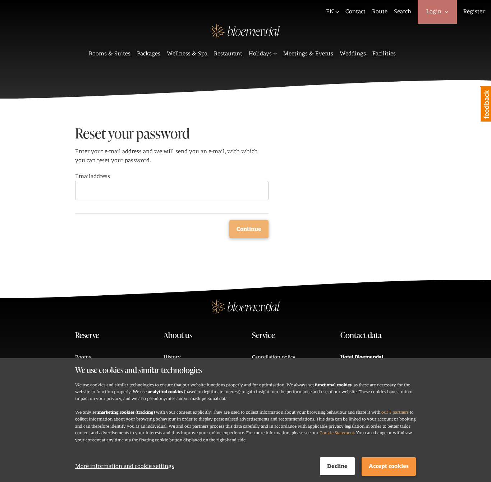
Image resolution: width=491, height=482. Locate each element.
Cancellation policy (273, 357)
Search (402, 11)
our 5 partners (395, 412)
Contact (355, 11)
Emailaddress (92, 176)
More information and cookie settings (124, 466)
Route (379, 11)
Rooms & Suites (109, 53)
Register (474, 11)
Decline (337, 466)
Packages (148, 53)
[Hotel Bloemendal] (246, 36)
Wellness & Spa (187, 53)
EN (330, 11)
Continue (249, 229)
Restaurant (228, 53)
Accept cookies (389, 466)
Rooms (83, 357)
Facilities (384, 53)
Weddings (353, 53)
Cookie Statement (337, 433)
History (172, 357)
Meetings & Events (308, 53)
